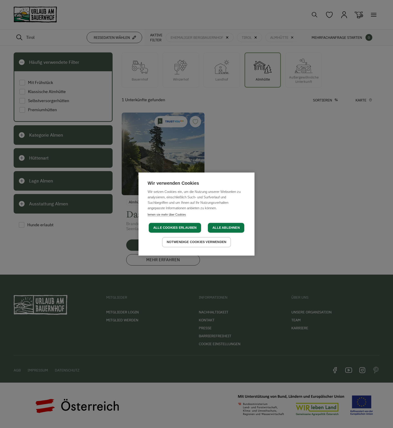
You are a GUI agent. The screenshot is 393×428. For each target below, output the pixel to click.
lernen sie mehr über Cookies (167, 214)
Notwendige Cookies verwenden (197, 242)
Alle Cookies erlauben (174, 227)
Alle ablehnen (226, 227)
